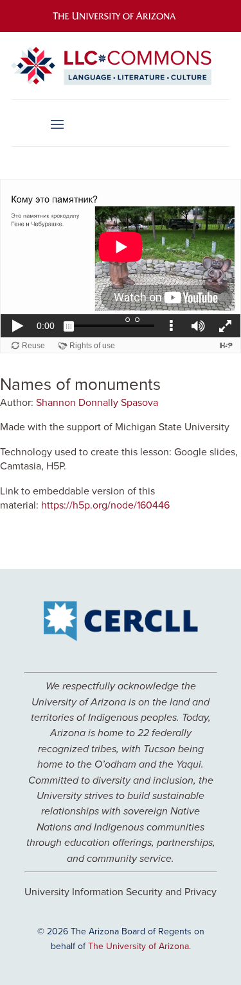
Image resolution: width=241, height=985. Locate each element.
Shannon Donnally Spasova (97, 402)
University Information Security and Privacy (120, 891)
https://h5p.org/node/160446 (105, 505)
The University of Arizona (138, 945)
